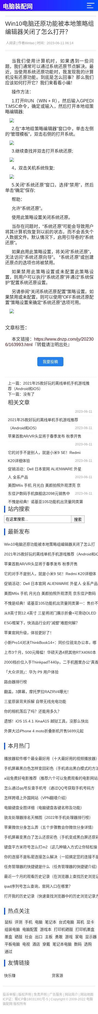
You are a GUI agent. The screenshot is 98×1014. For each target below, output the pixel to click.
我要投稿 (50, 361)
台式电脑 (66, 922)
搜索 (78, 519)
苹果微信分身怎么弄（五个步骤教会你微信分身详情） (50, 827)
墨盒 (8, 937)
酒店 (36, 944)
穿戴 (46, 944)
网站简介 (71, 995)
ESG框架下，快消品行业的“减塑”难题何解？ (41, 623)
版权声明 (24, 995)
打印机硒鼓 (63, 929)
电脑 (38, 922)
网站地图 (86, 995)
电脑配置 (30, 929)
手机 (28, 922)
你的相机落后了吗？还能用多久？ (32, 711)
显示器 (91, 937)
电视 (26, 944)
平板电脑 (12, 944)
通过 (8, 951)
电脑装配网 (18, 6)
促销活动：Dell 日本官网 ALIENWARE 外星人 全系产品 (44, 470)
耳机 (80, 922)
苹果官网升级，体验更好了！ (29, 633)
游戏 (69, 937)
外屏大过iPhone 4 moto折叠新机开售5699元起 (44, 731)
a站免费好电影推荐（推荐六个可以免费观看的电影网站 (51, 778)
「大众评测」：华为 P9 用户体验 (31, 672)
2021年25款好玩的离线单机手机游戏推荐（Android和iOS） (43, 421)
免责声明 (40, 995)
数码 (78, 944)
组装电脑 (12, 929)
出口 (38, 937)
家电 (79, 937)
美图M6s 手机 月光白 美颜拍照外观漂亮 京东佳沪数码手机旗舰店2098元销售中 (44, 486)
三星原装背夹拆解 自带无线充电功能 (35, 701)
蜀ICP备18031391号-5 (31, 999)
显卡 (90, 922)
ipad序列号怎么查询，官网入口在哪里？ (38, 886)
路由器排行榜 (15, 682)
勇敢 (59, 937)
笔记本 (50, 922)
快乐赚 (10, 975)
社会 (28, 937)
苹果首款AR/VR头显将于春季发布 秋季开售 (44, 436)
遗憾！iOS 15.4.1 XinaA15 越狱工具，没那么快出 (46, 721)
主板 (49, 937)
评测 (18, 922)
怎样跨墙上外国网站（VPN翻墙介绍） (36, 798)
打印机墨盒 (84, 929)
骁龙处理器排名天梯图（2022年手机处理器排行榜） (48, 817)
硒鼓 (18, 937)
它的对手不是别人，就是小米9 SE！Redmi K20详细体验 (44, 453)
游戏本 (45, 929)
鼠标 (8, 922)
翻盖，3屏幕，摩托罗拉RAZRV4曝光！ (37, 691)
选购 (88, 944)
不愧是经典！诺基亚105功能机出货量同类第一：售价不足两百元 (45, 502)
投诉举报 (9, 995)
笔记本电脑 (62, 944)
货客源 (57, 975)
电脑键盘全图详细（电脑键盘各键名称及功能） (44, 807)
